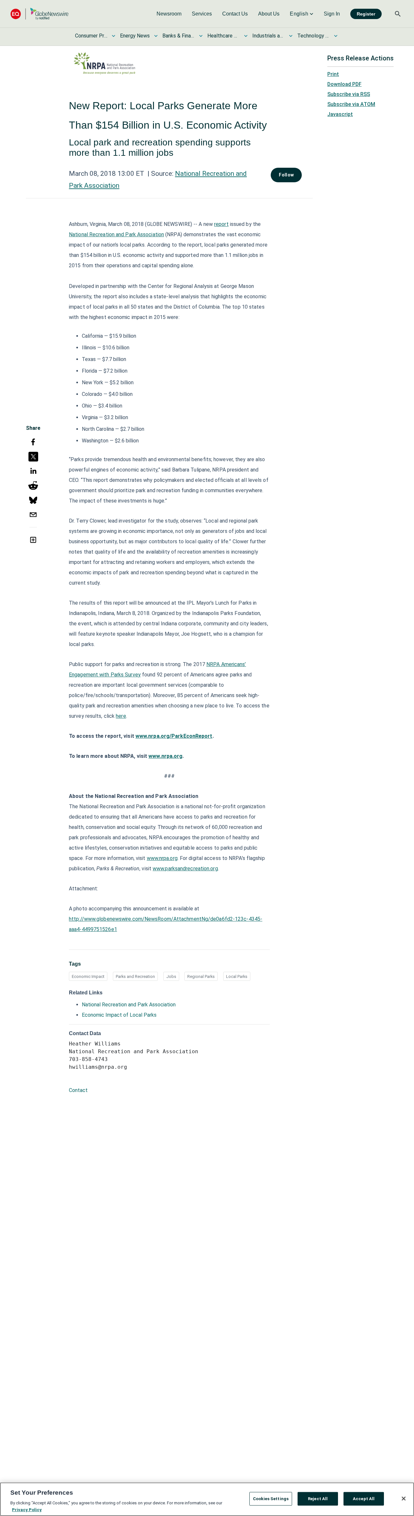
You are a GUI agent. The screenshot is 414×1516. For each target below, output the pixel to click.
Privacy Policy (27, 1509)
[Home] (39, 13)
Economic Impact (88, 976)
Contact (78, 1090)
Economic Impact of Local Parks (119, 1015)
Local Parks (236, 976)
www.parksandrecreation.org (185, 868)
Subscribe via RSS (348, 94)
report (221, 224)
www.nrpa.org (162, 858)
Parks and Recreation (135, 976)
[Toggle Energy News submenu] (156, 36)
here (121, 716)
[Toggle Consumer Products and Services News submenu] (113, 36)
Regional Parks (201, 976)
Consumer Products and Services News (91, 36)
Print (333, 74)
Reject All (318, 1498)
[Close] (404, 1498)
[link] (169, 13)
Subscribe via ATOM (351, 104)
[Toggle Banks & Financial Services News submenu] (201, 36)
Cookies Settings (271, 1498)
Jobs (171, 976)
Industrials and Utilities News (268, 36)
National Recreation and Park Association (116, 234)
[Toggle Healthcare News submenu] (246, 36)
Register (366, 13)
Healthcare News (223, 36)
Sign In (332, 13)
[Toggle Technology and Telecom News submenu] (335, 36)
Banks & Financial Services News (178, 36)
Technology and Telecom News (313, 36)
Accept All (364, 1498)
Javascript (340, 114)
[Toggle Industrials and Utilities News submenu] (291, 36)
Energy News (135, 36)
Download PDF (344, 84)
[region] (207, 1499)
